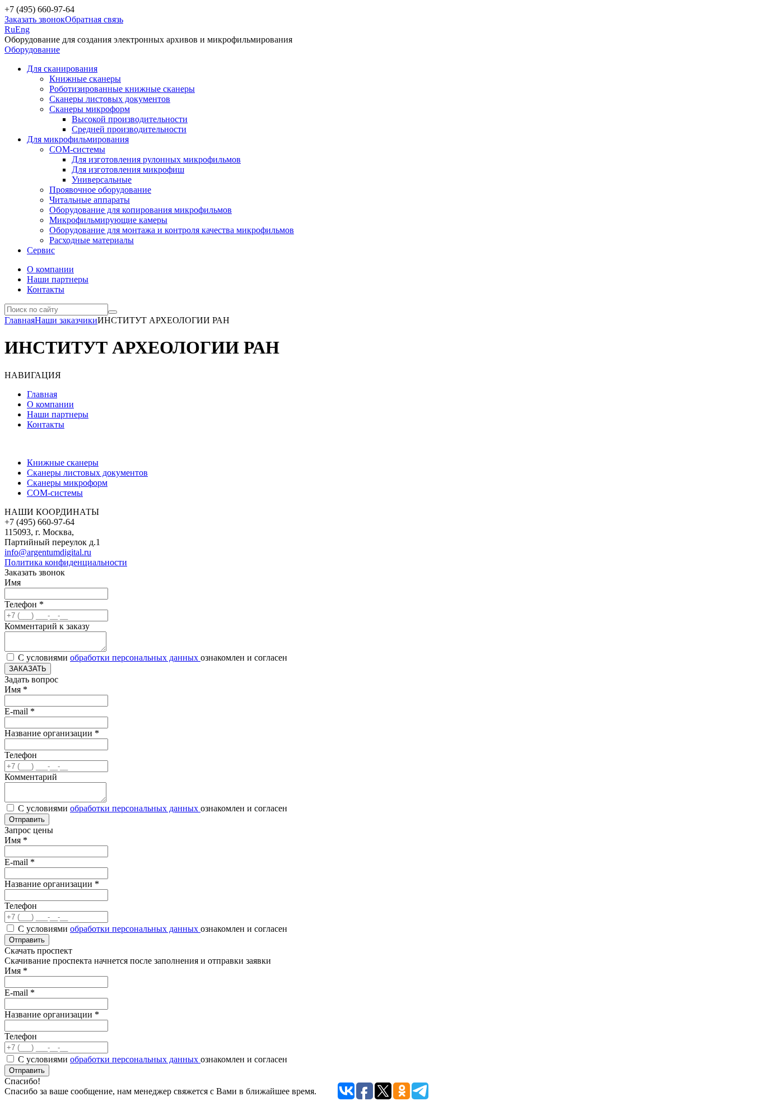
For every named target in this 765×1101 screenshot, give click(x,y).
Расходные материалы (91, 240)
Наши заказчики (66, 320)
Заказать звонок (34, 19)
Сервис (41, 250)
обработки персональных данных (135, 657)
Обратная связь (94, 19)
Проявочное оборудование (100, 189)
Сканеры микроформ (89, 109)
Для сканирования (62, 68)
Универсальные (102, 179)
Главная (19, 320)
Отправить (27, 819)
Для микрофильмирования (78, 139)
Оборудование (32, 49)
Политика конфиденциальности (65, 562)
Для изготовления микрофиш (128, 169)
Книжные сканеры (85, 78)
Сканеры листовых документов (109, 99)
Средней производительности (129, 129)
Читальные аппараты (89, 200)
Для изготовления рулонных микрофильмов (156, 159)
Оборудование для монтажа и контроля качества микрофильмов (171, 230)
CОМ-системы (77, 149)
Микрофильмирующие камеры (108, 220)
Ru (9, 29)
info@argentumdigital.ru (47, 552)
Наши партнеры (57, 279)
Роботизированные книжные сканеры (122, 89)
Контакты (45, 289)
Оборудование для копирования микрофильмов (140, 210)
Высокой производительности (130, 119)
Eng (22, 29)
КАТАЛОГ (25, 443)
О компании (50, 269)
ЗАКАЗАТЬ (27, 669)
